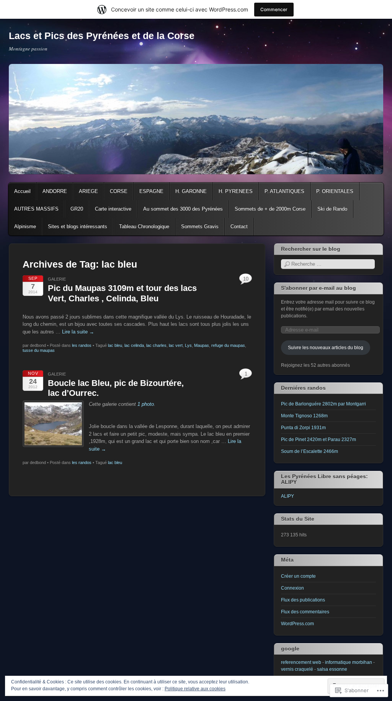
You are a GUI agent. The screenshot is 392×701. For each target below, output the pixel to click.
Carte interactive (113, 209)
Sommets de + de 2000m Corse (270, 209)
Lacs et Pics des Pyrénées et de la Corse (101, 35)
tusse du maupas (39, 350)
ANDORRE (54, 191)
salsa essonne (332, 669)
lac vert (176, 345)
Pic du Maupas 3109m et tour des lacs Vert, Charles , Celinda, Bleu (122, 293)
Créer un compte (298, 576)
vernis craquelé (297, 669)
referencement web (301, 662)
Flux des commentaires (305, 611)
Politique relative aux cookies (195, 688)
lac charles (156, 345)
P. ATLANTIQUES (284, 191)
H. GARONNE (191, 191)
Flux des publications (303, 600)
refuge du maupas (228, 345)
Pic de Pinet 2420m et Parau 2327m (318, 439)
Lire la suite (78, 332)
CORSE (118, 191)
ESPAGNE (151, 191)
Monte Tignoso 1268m (304, 415)
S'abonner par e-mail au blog (318, 288)
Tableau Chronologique (144, 226)
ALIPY (287, 496)
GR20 (76, 209)
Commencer (273, 9)
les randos (81, 345)
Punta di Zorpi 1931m (303, 427)
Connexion (292, 588)
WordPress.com (297, 623)
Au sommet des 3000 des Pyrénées (183, 209)
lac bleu (115, 345)
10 (245, 279)
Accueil (22, 191)
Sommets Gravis (200, 226)
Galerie (57, 279)
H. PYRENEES (236, 191)
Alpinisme (25, 226)
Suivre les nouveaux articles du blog (325, 347)
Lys (188, 345)
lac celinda (134, 345)
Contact (239, 226)
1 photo (145, 404)
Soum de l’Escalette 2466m (309, 451)
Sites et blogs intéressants (77, 226)
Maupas (201, 345)
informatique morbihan (348, 662)
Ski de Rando (332, 209)
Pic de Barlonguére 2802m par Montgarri (323, 404)
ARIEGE (88, 191)
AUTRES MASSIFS (36, 209)
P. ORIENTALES (334, 191)
